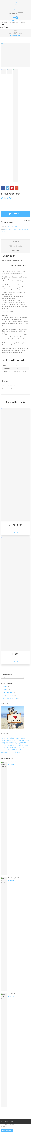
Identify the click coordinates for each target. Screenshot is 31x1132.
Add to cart (17, 213)
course (28, 740)
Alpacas (17, 738)
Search (20, 12)
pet (19, 750)
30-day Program (5, 738)
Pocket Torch (24, 229)
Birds (24, 738)
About (15, 4)
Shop (15, 32)
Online (11, 749)
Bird (21, 738)
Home (15, 2)
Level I (7, 750)
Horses (26, 745)
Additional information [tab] (15, 246)
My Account (15, 6)
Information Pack (22, 747)
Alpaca (12, 738)
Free (5, 745)
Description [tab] (15, 241)
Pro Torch (3, 231)
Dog (3, 742)
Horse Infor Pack (16, 229)
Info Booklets (5, 747)
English (20, 743)
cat (8, 740)
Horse (9, 745)
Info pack (13, 747)
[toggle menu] (3, 24)
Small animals (7, 692)
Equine (5, 689)
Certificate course (19, 740)
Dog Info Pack (7, 229)
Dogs (16, 743)
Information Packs (9, 695)
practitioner (4, 752)
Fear (2, 745)
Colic (25, 740)
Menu (1, 27)
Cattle (11, 740)
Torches (17, 752)
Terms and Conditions (16, 7)
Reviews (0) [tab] (15, 250)
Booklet (4, 740)
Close (6, 27)
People (5, 686)
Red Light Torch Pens (15, 33)
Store (15, 9)
